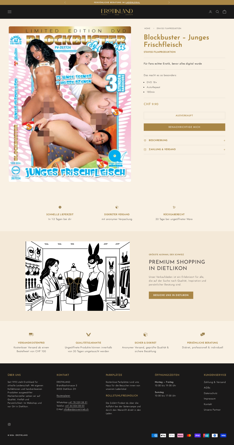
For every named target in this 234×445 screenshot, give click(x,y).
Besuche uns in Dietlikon (171, 295)
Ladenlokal (133, 2)
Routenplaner (63, 395)
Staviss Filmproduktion (160, 52)
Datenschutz (210, 393)
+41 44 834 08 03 (75, 405)
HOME (147, 28)
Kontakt (208, 404)
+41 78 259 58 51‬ (77, 402)
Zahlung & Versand (215, 382)
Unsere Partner (212, 409)
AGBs (207, 387)
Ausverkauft (184, 115)
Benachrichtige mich (184, 127)
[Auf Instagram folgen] (9, 424)
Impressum (210, 398)
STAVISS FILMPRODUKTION (169, 28)
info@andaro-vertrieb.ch (76, 409)
